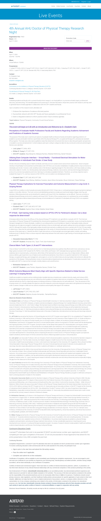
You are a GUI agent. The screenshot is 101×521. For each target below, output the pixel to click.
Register (83, 1)
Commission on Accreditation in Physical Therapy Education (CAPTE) (29, 86)
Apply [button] (87, 41)
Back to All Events (14, 24)
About (89, 6)
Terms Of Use (12, 517)
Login (89, 1)
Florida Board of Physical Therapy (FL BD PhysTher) (24, 91)
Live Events (69, 6)
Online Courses (60, 6)
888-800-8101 (75, 1)
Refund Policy (54, 506)
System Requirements (67, 506)
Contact (84, 6)
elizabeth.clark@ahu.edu (16, 80)
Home (53, 6)
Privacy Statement (21, 517)
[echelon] (18, 6)
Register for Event (50, 48)
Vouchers (77, 6)
